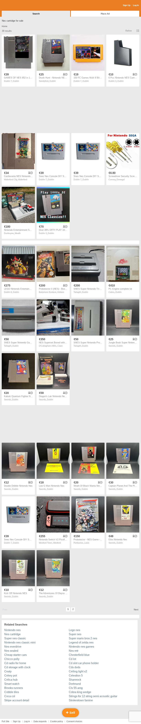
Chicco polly (11, 659)
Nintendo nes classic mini (20, 642)
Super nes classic (15, 638)
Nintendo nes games (81, 646)
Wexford (57, 543)
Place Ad (105, 14)
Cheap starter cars (15, 654)
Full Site (5, 721)
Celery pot (10, 675)
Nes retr (73, 650)
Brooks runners (13, 687)
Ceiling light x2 (78, 671)
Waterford (22, 179)
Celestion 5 (76, 675)
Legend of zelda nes (81, 642)
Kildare (60, 292)
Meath (18, 233)
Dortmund (75, 683)
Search (36, 14)
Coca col (9, 696)
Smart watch (11, 683)
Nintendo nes (12, 630)
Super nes (75, 634)
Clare (60, 346)
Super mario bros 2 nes (83, 638)
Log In (136, 5)
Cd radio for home (15, 663)
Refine (128, 30)
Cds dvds (74, 667)
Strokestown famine (81, 700)
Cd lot (72, 659)
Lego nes (74, 630)
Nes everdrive (12, 646)
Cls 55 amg (76, 687)
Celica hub (11, 679)
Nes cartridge (12, 634)
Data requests (40, 721)
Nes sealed (11, 650)
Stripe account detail (16, 700)
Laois (86, 543)
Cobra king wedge (80, 692)
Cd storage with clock (17, 667)
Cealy (8, 671)
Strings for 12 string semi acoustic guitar (93, 696)
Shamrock (75, 679)
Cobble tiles (11, 692)
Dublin (16, 81)
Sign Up (126, 5)
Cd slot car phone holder (84, 663)
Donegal (121, 179)
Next (136, 609)
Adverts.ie (15, 5)
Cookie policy (56, 721)
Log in (27, 721)
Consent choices (74, 721)
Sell (72, 712)
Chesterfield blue (79, 654)
